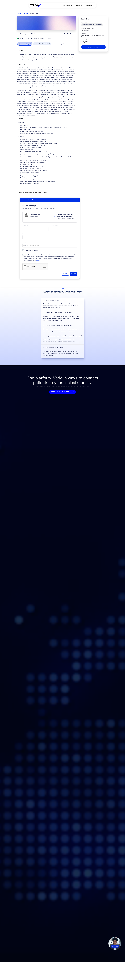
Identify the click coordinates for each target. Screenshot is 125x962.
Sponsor (83, 33)
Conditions (84, 22)
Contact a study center (93, 47)
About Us (79, 5)
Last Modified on (86, 40)
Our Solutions (67, 5)
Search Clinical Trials (22, 13)
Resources (89, 5)
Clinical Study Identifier (87, 28)
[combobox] (25, 245)
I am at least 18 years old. (31, 250)
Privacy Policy (40, 260)
